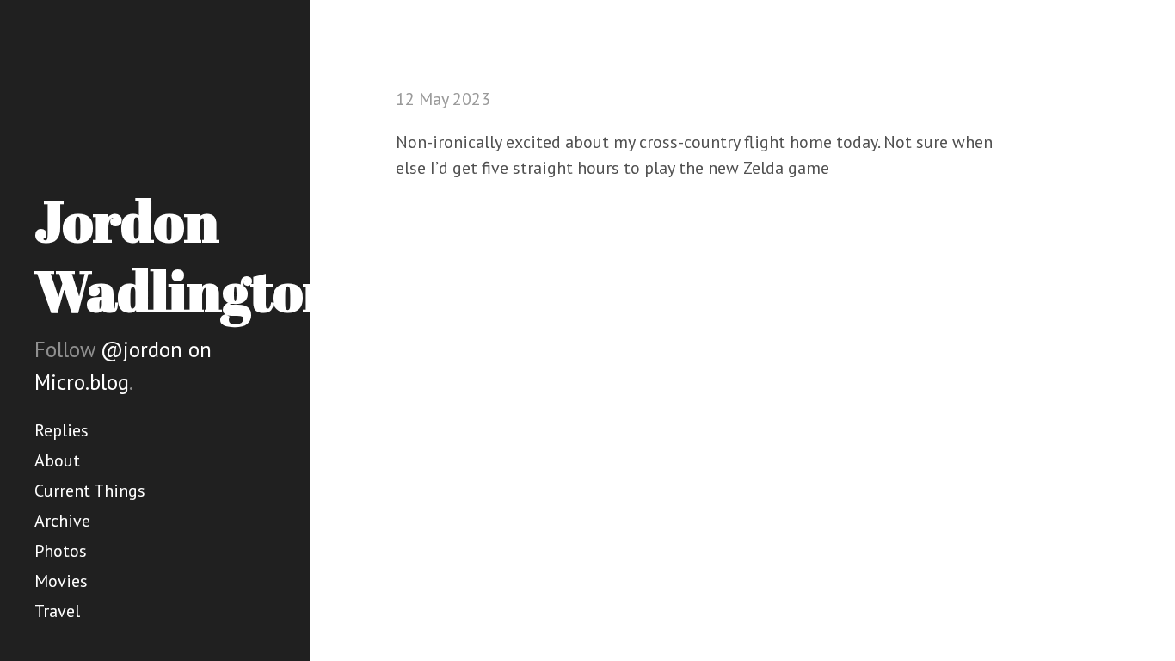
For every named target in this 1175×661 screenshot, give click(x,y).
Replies (61, 430)
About (57, 460)
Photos (60, 551)
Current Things (89, 490)
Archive (62, 521)
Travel (57, 611)
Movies (61, 581)
